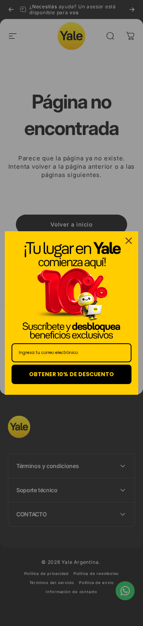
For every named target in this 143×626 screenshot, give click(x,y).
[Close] (128, 240)
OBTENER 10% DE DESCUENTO (71, 374)
